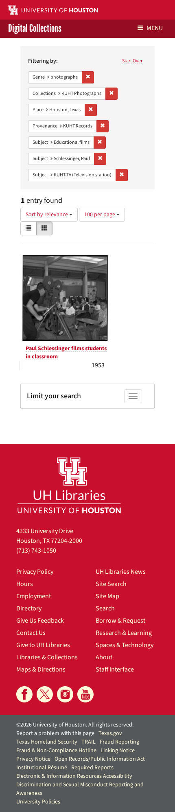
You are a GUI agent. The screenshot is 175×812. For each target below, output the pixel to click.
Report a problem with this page (55, 733)
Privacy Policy (34, 571)
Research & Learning (124, 632)
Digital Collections (34, 29)
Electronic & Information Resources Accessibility (74, 776)
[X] (45, 694)
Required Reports (92, 768)
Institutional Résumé (41, 768)
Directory (29, 608)
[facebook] (24, 694)
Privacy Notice (33, 759)
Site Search (111, 583)
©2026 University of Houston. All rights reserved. (74, 725)
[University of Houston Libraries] (69, 485)
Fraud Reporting (119, 742)
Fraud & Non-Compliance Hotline (56, 750)
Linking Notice (118, 750)
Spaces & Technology (124, 645)
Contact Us (31, 632)
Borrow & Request (120, 620)
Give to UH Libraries (43, 645)
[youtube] (85, 694)
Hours (24, 583)
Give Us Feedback (40, 620)
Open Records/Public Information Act (100, 759)
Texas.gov (110, 733)
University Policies (38, 802)
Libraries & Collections (47, 657)
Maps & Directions (41, 669)
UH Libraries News (121, 571)
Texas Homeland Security (46, 742)
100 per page (100, 215)
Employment (33, 596)
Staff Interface (115, 669)
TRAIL (88, 742)
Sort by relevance (47, 215)
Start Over (132, 60)
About (104, 657)
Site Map (107, 596)
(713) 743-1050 (36, 550)
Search (105, 608)
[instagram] (65, 694)
